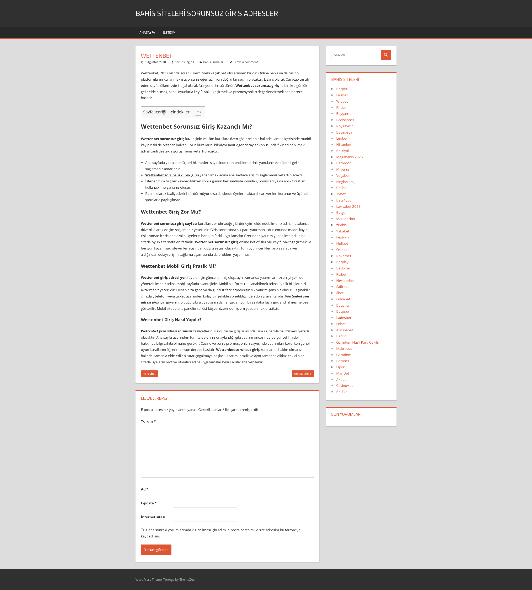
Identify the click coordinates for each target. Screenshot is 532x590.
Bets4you (344, 200)
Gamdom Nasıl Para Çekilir (357, 342)
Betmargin (344, 132)
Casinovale (344, 385)
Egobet (341, 138)
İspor (340, 367)
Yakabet (342, 231)
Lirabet (342, 95)
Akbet (341, 379)
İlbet (340, 292)
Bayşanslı (343, 113)
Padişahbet (345, 119)
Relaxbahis (301, 374)
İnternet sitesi (153, 517)
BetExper (343, 268)
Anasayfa (147, 32)
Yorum (148, 421)
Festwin (342, 237)
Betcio (341, 336)
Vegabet (343, 175)
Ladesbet (343, 317)
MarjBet (342, 373)
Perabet (342, 360)
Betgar (341, 212)
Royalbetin (344, 126)
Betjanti (342, 305)
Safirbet (342, 286)
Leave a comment (246, 62)
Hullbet (342, 243)
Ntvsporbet (345, 280)
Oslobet (342, 249)
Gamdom (343, 354)
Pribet (341, 107)
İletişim (169, 32)
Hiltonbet (343, 144)
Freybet (151, 374)
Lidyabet (343, 299)
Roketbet (343, 255)
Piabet (341, 274)
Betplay (342, 261)
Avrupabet (344, 330)
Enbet (341, 323)
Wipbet (342, 101)
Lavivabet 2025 (348, 206)
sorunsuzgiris (184, 62)
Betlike (341, 391)
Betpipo (342, 311)
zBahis (341, 224)
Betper (341, 88)
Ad (144, 489)
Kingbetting (345, 181)
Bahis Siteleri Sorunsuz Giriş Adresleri (207, 13)
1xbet (341, 194)
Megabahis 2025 (349, 157)
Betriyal (342, 150)
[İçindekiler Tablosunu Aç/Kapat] (196, 112)
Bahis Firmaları (213, 62)
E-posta (148, 503)
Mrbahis (342, 169)
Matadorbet (345, 218)
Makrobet (344, 348)
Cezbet (342, 187)
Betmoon (343, 163)
